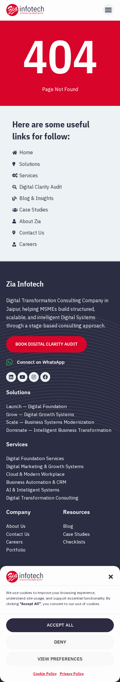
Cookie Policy (45, 673)
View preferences (60, 659)
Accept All (60, 625)
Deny (60, 642)
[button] (111, 577)
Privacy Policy (72, 673)
